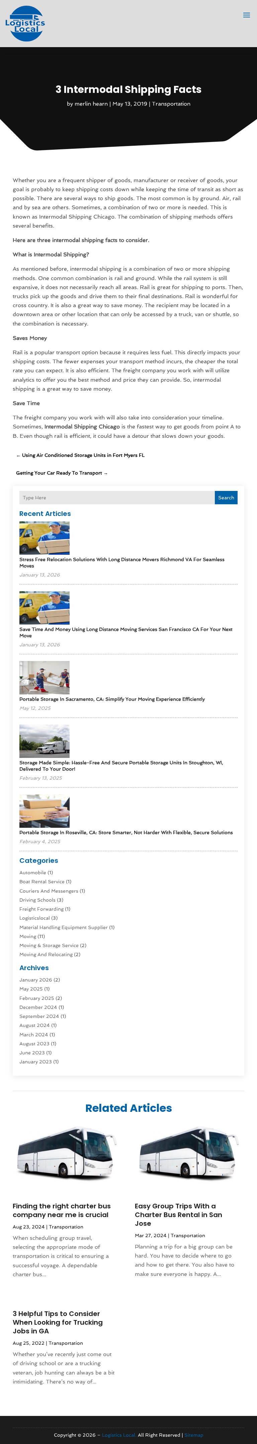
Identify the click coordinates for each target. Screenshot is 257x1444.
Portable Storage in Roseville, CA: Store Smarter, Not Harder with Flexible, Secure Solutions (126, 832)
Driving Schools (37, 900)
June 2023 (32, 1052)
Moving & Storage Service (49, 945)
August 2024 (34, 1025)
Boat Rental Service (42, 881)
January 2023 (35, 1061)
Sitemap (193, 1435)
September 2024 (39, 1016)
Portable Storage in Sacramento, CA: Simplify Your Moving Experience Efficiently (112, 699)
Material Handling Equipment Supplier (63, 927)
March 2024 (33, 1034)
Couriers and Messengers (48, 891)
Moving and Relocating (46, 954)
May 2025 (31, 989)
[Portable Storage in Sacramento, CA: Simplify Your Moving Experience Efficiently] (44, 678)
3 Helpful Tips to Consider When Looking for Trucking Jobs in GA (58, 1322)
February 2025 (36, 998)
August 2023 (34, 1043)
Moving (27, 936)
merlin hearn (91, 104)
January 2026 (35, 979)
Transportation (171, 104)
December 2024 (38, 1007)
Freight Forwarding (41, 909)
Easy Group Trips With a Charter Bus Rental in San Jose (178, 1214)
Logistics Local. (119, 1435)
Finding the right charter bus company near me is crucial (62, 1210)
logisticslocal (34, 918)
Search (226, 497)
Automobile (32, 872)
